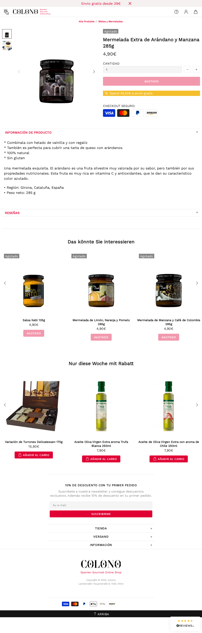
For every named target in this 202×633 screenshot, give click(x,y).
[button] (185, 624)
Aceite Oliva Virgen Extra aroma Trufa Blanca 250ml (101, 444)
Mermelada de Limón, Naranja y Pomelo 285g (101, 322)
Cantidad (111, 63)
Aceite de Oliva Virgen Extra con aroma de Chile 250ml (168, 444)
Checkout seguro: (119, 106)
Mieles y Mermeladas (110, 21)
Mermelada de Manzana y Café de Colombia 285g (168, 322)
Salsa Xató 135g (34, 320)
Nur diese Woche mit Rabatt (101, 363)
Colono (16, 11)
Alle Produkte (86, 21)
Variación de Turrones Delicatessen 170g (34, 442)
